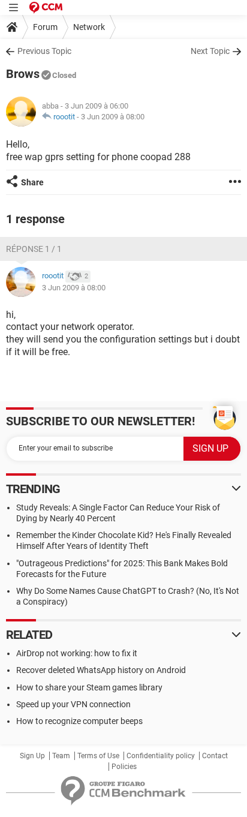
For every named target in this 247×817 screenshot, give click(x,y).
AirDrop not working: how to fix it (76, 653)
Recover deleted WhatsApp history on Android (101, 670)
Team (61, 756)
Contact (215, 756)
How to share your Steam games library (89, 687)
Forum (45, 27)
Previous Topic (44, 51)
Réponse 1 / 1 (34, 249)
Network (89, 27)
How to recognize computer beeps (79, 721)
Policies (124, 766)
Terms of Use (98, 756)
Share (32, 182)
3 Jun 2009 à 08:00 (112, 116)
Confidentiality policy (160, 756)
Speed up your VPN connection (73, 704)
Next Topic (210, 51)
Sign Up (32, 756)
